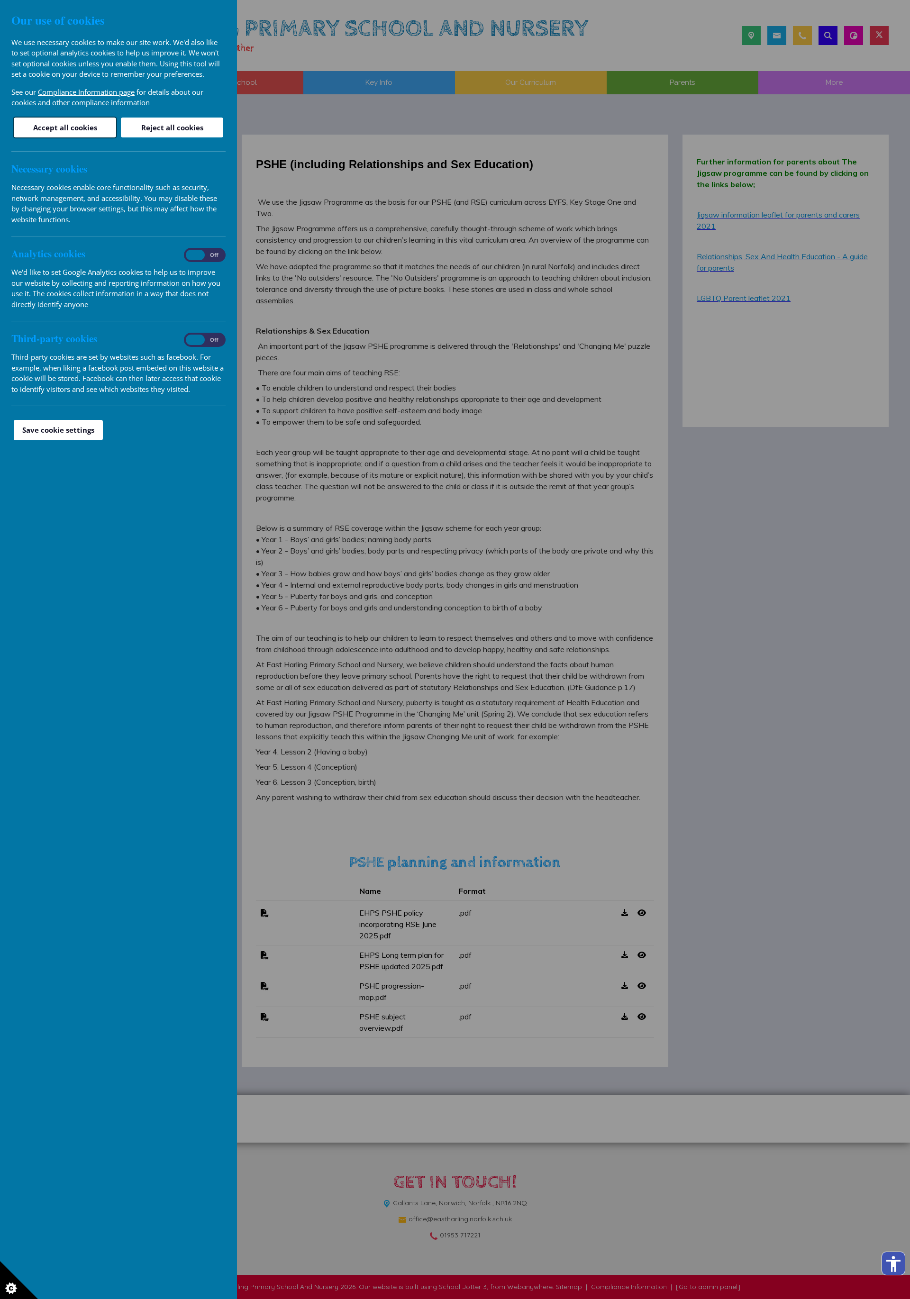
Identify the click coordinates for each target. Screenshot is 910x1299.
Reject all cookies (172, 127)
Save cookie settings (58, 430)
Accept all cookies (65, 127)
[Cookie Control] (19, 1280)
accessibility (893, 1263)
